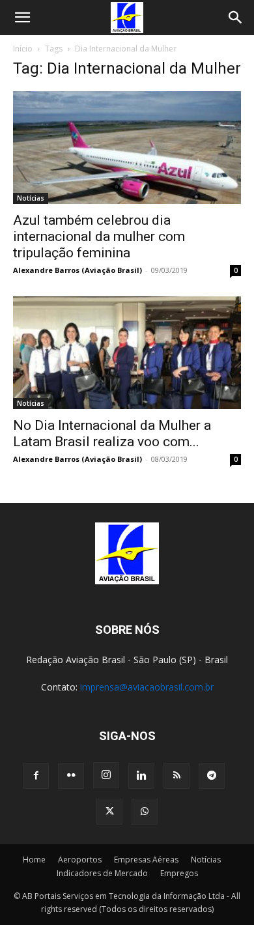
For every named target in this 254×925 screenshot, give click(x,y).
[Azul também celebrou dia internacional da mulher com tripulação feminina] (127, 147)
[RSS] (176, 776)
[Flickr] (71, 776)
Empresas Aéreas (146, 859)
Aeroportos (80, 859)
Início (23, 48)
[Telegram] (212, 776)
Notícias (30, 198)
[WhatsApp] (145, 812)
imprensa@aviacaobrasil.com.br (147, 687)
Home (34, 859)
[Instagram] (106, 775)
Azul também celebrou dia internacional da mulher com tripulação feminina (99, 236)
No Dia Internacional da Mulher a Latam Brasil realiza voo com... (112, 433)
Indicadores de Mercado (102, 873)
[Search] (236, 17)
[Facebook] (36, 776)
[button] (22, 17)
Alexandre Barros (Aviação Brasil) (77, 270)
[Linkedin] (141, 776)
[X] (109, 812)
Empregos (179, 873)
